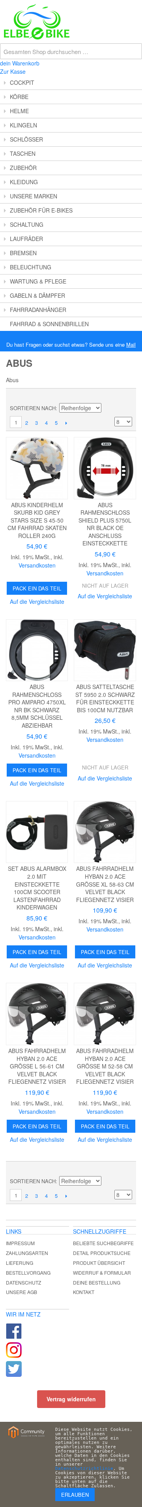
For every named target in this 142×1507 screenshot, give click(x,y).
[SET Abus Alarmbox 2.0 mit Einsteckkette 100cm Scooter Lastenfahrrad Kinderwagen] (37, 832)
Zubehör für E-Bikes (41, 210)
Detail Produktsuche (102, 1252)
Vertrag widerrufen (71, 1399)
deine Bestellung (96, 1282)
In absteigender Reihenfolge (108, 408)
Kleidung (24, 182)
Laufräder (26, 239)
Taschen (23, 153)
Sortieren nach (33, 408)
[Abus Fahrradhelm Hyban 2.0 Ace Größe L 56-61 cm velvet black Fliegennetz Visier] (37, 1014)
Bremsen (23, 253)
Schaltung (26, 224)
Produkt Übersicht (99, 1262)
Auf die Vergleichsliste (37, 601)
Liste (126, 396)
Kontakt (83, 1292)
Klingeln (23, 125)
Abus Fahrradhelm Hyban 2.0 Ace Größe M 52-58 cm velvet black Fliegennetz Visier (105, 1066)
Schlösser (26, 139)
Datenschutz (23, 1282)
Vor (66, 423)
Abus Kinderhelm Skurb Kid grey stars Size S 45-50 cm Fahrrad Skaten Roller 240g (37, 520)
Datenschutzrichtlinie (84, 1468)
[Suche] (134, 8)
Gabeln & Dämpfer (37, 295)
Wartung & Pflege (38, 281)
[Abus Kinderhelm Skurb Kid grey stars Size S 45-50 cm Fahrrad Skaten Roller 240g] (37, 468)
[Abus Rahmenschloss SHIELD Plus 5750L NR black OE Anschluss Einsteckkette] (105, 468)
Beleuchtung (30, 267)
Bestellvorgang (28, 1272)
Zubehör (23, 168)
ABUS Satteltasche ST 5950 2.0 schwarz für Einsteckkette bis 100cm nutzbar (105, 698)
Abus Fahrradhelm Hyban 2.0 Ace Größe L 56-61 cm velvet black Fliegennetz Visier (37, 1066)
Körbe (19, 97)
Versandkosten (37, 565)
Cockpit (22, 82)
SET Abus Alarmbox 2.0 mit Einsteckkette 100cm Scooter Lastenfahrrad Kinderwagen (37, 888)
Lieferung (19, 1262)
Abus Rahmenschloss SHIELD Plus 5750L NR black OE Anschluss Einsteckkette (104, 524)
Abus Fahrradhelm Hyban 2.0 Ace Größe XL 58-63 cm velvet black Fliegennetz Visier (105, 884)
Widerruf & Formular (102, 1272)
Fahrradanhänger (38, 310)
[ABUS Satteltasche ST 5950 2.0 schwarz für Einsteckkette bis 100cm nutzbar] (105, 650)
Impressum (20, 1243)
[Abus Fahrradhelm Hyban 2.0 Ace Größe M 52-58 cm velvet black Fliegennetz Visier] (105, 1014)
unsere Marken (33, 196)
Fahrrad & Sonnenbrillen (49, 324)
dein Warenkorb (19, 63)
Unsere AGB (21, 1292)
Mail (131, 344)
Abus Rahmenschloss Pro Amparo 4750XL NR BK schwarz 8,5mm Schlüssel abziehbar (37, 706)
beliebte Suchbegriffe (103, 1243)
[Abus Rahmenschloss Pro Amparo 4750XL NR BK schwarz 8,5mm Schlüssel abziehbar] (37, 650)
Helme (19, 111)
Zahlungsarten (27, 1252)
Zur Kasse (13, 71)
